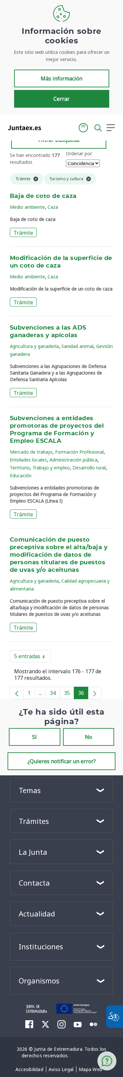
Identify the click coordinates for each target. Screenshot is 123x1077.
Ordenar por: (79, 153)
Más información (61, 78)
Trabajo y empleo (51, 467)
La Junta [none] (33, 852)
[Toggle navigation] (50, 127)
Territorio (20, 467)
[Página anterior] (17, 693)
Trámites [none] (34, 821)
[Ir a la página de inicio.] (22, 128)
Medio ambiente (27, 207)
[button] (83, 127)
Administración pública (73, 460)
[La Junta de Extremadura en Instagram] (61, 1024)
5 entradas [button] (32, 657)
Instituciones (41, 946)
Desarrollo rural (89, 467)
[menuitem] (29, 1069)
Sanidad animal (77, 346)
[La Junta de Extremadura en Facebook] (29, 1024)
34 (55, 694)
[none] (95, 693)
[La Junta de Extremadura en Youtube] (78, 1024)
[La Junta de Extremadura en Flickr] (94, 1024)
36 (83, 694)
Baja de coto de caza (43, 196)
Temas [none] (30, 790)
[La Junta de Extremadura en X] (45, 1024)
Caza (53, 207)
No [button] (88, 737)
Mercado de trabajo (31, 452)
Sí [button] (34, 737)
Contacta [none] (34, 883)
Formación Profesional (79, 452)
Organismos (39, 980)
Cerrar (61, 98)
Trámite (23, 232)
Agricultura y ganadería (34, 346)
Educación (20, 475)
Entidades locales (28, 460)
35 (69, 694)
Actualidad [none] (37, 913)
